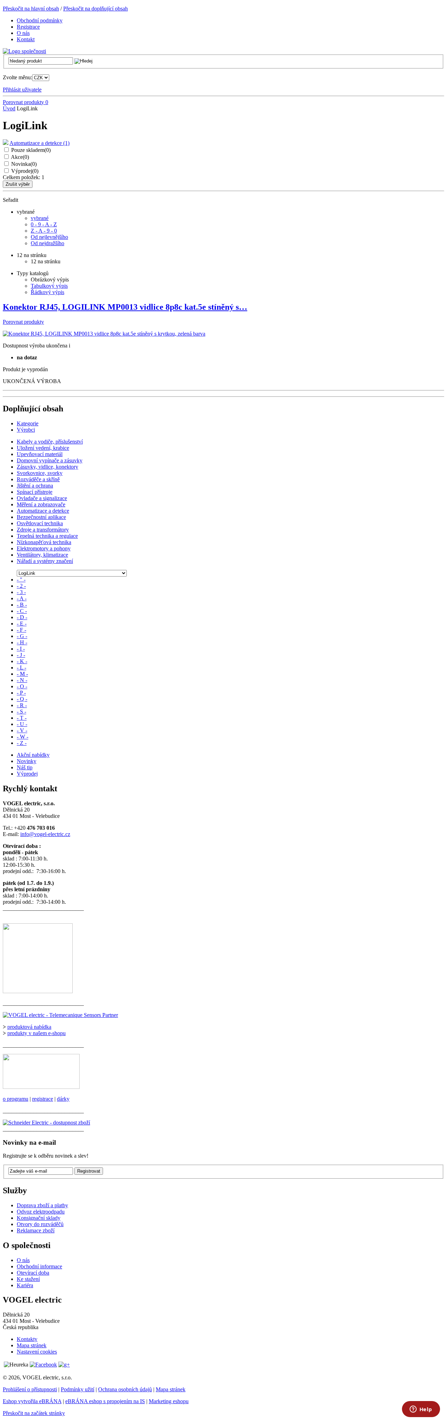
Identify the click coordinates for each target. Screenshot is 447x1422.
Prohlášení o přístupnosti (30, 1389)
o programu (15, 1099)
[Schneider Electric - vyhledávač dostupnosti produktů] (46, 1123)
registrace (42, 1099)
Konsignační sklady (38, 1218)
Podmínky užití (77, 1389)
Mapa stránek (31, 1345)
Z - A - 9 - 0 (44, 231)
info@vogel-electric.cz (45, 834)
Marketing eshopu (169, 1401)
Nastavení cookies (37, 1352)
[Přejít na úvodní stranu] (24, 51)
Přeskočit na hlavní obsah (31, 9)
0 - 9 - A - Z (44, 224)
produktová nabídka (29, 1027)
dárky (63, 1099)
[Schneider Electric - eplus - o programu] (41, 1087)
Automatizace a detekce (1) (39, 143)
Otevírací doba (33, 1273)
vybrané (40, 218)
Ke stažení (28, 1279)
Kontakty (27, 1339)
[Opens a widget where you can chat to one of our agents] (421, 1410)
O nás (23, 1260)
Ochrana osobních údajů (125, 1389)
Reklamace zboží (35, 1230)
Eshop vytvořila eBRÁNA (32, 1401)
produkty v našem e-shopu (36, 1033)
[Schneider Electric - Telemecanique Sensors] (60, 1015)
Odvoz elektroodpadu (41, 1212)
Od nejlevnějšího (49, 237)
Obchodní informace (39, 1266)
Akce (20, 157)
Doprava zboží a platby (42, 1205)
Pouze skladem (31, 150)
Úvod (9, 108)
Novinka (24, 164)
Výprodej (24, 171)
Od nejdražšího (47, 243)
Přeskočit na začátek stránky (34, 1413)
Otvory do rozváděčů (40, 1224)
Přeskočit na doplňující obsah (95, 9)
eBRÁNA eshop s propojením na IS (105, 1401)
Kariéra (25, 1285)
